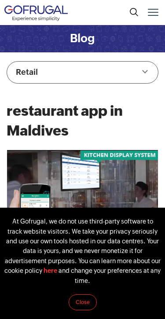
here (50, 270)
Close (83, 302)
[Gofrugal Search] (134, 12)
